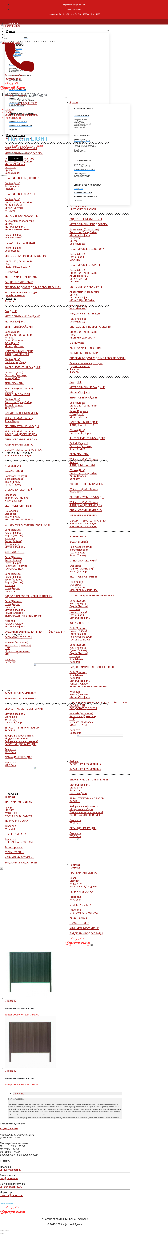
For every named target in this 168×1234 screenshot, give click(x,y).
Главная (9, 109)
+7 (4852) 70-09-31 (13, 79)
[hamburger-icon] (108, 30)
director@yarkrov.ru (11, 1195)
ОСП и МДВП (14, 634)
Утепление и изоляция (19, 452)
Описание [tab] (18, 1093)
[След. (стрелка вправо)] (3, 1233)
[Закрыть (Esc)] (8, 1230)
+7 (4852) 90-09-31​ (26, 103)
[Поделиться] (6, 1230)
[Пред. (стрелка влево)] (1, 1233)
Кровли (10, 31)
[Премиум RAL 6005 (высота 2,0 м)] (31, 998)
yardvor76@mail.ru (10, 1169)
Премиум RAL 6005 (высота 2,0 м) (19, 1008)
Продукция (12, 28)
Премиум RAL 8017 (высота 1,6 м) (19, 1078)
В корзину (15, 158)
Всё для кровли (15, 135)
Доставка (11, 34)
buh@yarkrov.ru (9, 1178)
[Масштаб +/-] (1, 1230)
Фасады (11, 298)
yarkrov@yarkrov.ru (11, 1186)
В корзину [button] (10, 1000)
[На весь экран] (3, 1230)
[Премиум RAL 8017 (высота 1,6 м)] (31, 1068)
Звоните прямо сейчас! (14, 75)
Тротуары (12, 793)
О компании (13, 23)
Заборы (10, 690)
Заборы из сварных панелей (21, 114)
